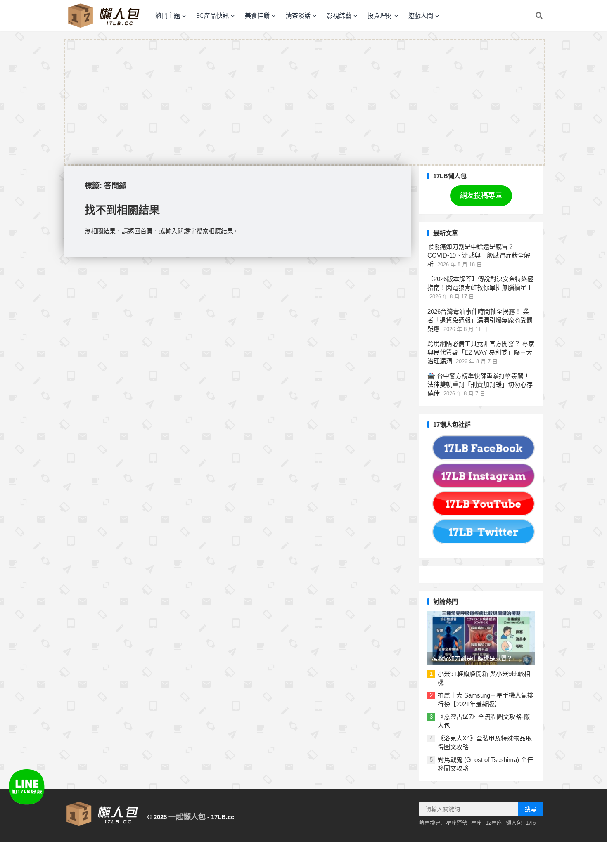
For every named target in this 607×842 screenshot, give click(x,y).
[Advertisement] (304, 102)
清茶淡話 (298, 15)
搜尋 (530, 809)
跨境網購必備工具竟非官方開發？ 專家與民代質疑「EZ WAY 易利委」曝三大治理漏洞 (480, 352)
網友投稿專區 (481, 195)
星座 (476, 823)
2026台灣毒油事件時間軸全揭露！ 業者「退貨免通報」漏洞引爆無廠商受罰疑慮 (480, 320)
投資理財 (380, 15)
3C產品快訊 (212, 15)
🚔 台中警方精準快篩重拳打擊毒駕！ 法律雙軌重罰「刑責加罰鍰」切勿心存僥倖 (480, 384)
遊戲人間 (420, 15)
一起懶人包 (187, 817)
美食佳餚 (257, 15)
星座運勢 (456, 823)
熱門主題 (167, 15)
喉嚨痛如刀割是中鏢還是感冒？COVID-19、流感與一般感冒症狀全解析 (478, 255)
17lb (531, 823)
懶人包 (514, 823)
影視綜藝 (339, 15)
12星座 (494, 823)
